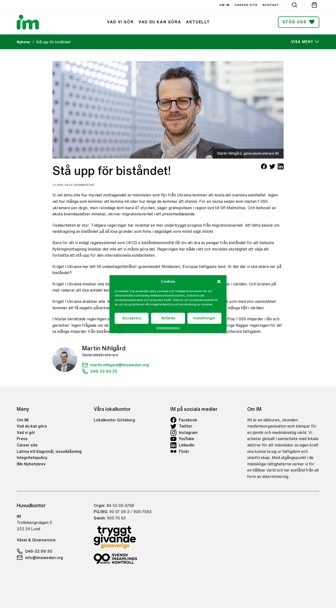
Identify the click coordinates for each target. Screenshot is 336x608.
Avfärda (168, 318)
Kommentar (84, 184)
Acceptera (131, 318)
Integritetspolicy (168, 327)
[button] (218, 281)
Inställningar (204, 318)
